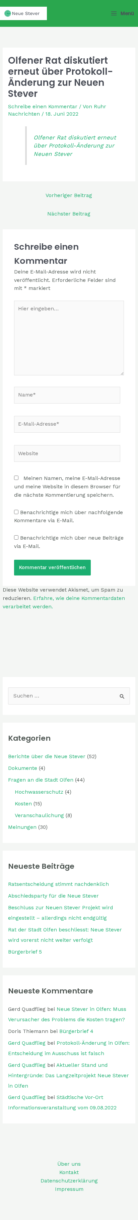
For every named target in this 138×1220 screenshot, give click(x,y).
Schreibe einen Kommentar (42, 107)
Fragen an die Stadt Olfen (40, 780)
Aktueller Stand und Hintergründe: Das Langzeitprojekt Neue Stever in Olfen (68, 1075)
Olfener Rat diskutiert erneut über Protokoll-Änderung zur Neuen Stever (74, 146)
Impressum (69, 1189)
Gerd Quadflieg (27, 1043)
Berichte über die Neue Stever (46, 756)
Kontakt (69, 1172)
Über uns (69, 1164)
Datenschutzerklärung (69, 1181)
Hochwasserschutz (39, 792)
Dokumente (22, 768)
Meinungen (22, 827)
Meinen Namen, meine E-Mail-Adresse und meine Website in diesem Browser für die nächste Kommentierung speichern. (67, 486)
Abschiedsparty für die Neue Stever (53, 896)
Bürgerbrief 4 (76, 1031)
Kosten (23, 804)
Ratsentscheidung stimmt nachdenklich (58, 884)
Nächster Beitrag (68, 214)
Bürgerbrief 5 (25, 952)
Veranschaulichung (39, 815)
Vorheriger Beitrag (69, 195)
